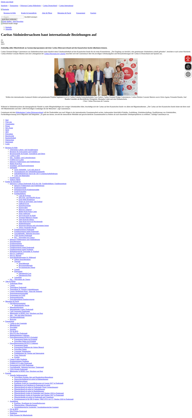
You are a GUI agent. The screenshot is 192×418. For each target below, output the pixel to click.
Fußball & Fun (24, 204)
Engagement (9, 321)
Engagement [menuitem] (80, 13)
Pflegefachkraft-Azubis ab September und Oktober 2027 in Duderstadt (39, 395)
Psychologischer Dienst (27, 267)
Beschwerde (9, 136)
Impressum (9, 142)
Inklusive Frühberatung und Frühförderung (25, 162)
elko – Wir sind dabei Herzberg (21, 315)
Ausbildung (14, 401)
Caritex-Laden (15, 156)
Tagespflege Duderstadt (18, 287)
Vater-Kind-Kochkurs (26, 219)
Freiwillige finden (20, 349)
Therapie (17, 261)
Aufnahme (18, 277)
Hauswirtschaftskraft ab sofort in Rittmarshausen (31, 379)
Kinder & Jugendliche (13, 182)
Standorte (4, 6)
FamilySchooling (20, 192)
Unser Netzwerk (20, 355)
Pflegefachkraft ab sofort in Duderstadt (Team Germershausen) (36, 387)
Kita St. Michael (15, 255)
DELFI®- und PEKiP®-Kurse (29, 198)
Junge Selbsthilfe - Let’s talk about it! (27, 170)
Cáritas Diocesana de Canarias (54, 54)
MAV (7, 130)
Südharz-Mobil (15, 180)
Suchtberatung (15, 178)
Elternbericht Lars (25, 273)
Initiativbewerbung (20, 381)
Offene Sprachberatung (22, 259)
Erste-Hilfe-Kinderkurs (27, 200)
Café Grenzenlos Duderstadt (20, 311)
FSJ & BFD (14, 331)
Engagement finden (21, 345)
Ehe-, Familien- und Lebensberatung (22, 158)
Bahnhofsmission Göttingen (19, 335)
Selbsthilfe (13, 168)
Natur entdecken (24, 213)
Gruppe (17, 269)
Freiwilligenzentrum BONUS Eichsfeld (24, 337)
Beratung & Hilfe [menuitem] (10, 13)
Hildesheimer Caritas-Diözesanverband (29, 112)
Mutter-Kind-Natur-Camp (28, 211)
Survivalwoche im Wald (27, 215)
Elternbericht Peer (25, 275)
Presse (7, 126)
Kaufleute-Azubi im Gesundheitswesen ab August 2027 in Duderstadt (38, 383)
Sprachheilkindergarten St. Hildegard (23, 257)
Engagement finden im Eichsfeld (25, 339)
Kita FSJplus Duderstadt (18, 411)
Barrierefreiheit (10, 138)
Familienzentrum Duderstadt (24, 229)
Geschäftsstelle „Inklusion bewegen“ (27, 233)
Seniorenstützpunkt (16, 297)
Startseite (8, 27)
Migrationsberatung (16, 307)
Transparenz (14, 6)
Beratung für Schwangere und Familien (23, 152)
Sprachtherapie (24, 263)
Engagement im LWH (17, 295)
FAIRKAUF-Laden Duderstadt (21, 363)
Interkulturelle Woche (21, 305)
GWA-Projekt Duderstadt (23, 235)
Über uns (8, 122)
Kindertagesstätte (20, 188)
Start (7, 120)
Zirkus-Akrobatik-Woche (27, 227)
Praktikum (13, 413)
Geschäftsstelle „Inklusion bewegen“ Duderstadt (27, 367)
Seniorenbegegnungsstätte (19, 293)
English (17, 357)
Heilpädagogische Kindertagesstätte (26, 190)
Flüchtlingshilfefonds (17, 317)
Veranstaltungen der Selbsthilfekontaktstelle (29, 172)
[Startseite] (5, 9)
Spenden (13, 329)
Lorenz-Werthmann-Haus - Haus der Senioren (26, 291)
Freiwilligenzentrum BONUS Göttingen (24, 343)
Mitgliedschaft (15, 325)
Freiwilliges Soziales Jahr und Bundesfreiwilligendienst (33, 377)
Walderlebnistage (25, 223)
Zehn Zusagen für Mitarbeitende (21, 415)
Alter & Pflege (10, 281)
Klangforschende (25, 206)
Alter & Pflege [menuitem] (47, 13)
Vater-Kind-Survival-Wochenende (31, 221)
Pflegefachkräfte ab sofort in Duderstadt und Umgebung (34, 397)
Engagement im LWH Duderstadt (21, 365)
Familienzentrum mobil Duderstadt (26, 231)
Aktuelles (8, 29)
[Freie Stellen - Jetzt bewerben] (12, 21)
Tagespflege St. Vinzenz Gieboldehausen (24, 289)
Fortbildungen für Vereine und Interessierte (29, 353)
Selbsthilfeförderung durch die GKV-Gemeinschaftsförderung (36, 174)
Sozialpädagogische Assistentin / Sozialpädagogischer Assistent (36, 407)
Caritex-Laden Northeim (18, 359)
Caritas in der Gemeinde (18, 323)
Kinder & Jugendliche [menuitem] (29, 13)
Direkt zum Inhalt (7, 2)
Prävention (9, 134)
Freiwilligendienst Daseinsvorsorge (22, 299)
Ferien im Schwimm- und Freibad (30, 202)
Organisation (9, 124)
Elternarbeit (18, 271)
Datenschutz (9, 140)
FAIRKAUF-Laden (17, 160)
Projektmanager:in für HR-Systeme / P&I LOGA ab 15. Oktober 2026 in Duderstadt (43, 399)
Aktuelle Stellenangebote (18, 375)
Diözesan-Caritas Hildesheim (30, 6)
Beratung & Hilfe (11, 148)
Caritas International (66, 6)
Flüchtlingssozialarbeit (17, 303)
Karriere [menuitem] (93, 13)
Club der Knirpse (25, 196)
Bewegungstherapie (26, 265)
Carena (12, 285)
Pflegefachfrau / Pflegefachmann (25, 405)
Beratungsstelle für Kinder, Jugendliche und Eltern (27, 154)
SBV (7, 132)
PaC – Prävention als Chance (24, 237)
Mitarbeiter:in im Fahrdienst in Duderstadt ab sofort (32, 385)
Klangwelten (23, 208)
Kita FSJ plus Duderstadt (18, 333)
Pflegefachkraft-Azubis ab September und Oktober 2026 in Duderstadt (39, 393)
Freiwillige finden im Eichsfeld (25, 341)
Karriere (8, 373)
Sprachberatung (15, 241)
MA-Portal (9, 128)
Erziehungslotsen (16, 243)
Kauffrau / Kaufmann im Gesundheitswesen (29, 403)
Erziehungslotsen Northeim (19, 361)
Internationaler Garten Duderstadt (21, 309)
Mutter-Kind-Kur (16, 164)
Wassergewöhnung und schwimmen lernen (34, 225)
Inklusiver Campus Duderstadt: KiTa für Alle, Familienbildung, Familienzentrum (38, 184)
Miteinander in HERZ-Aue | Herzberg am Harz (26, 313)
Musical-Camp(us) (25, 209)
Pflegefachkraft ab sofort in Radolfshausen (29, 391)
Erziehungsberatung (17, 245)
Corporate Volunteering (22, 351)
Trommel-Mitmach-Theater (28, 217)
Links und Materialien (22, 176)
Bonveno (13, 319)
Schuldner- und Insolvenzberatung (22, 166)
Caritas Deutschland (50, 6)
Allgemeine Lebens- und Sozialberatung (24, 150)
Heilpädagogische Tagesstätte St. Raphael (24, 251)
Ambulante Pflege (16, 283)
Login (7, 144)
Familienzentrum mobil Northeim (21, 249)
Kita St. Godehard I (17, 253)
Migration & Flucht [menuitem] (64, 13)
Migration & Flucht (12, 301)
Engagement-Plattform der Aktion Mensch (29, 347)
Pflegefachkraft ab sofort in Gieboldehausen (29, 389)
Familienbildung (20, 194)
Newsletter (13, 327)
